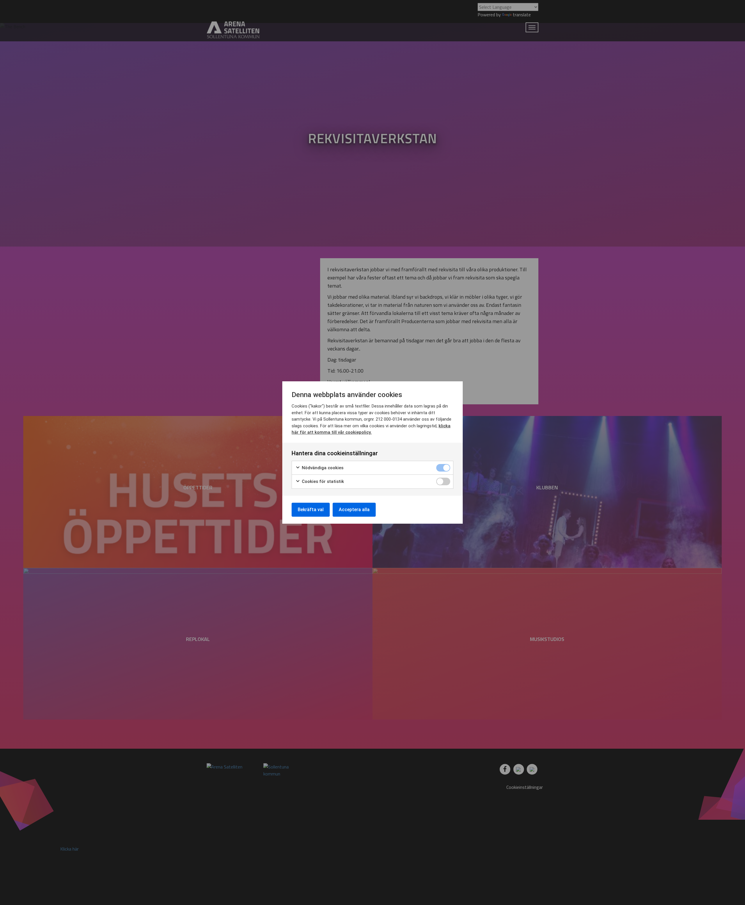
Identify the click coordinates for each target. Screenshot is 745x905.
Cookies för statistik (322, 481)
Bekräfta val (311, 509)
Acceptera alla (354, 509)
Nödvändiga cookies (322, 467)
